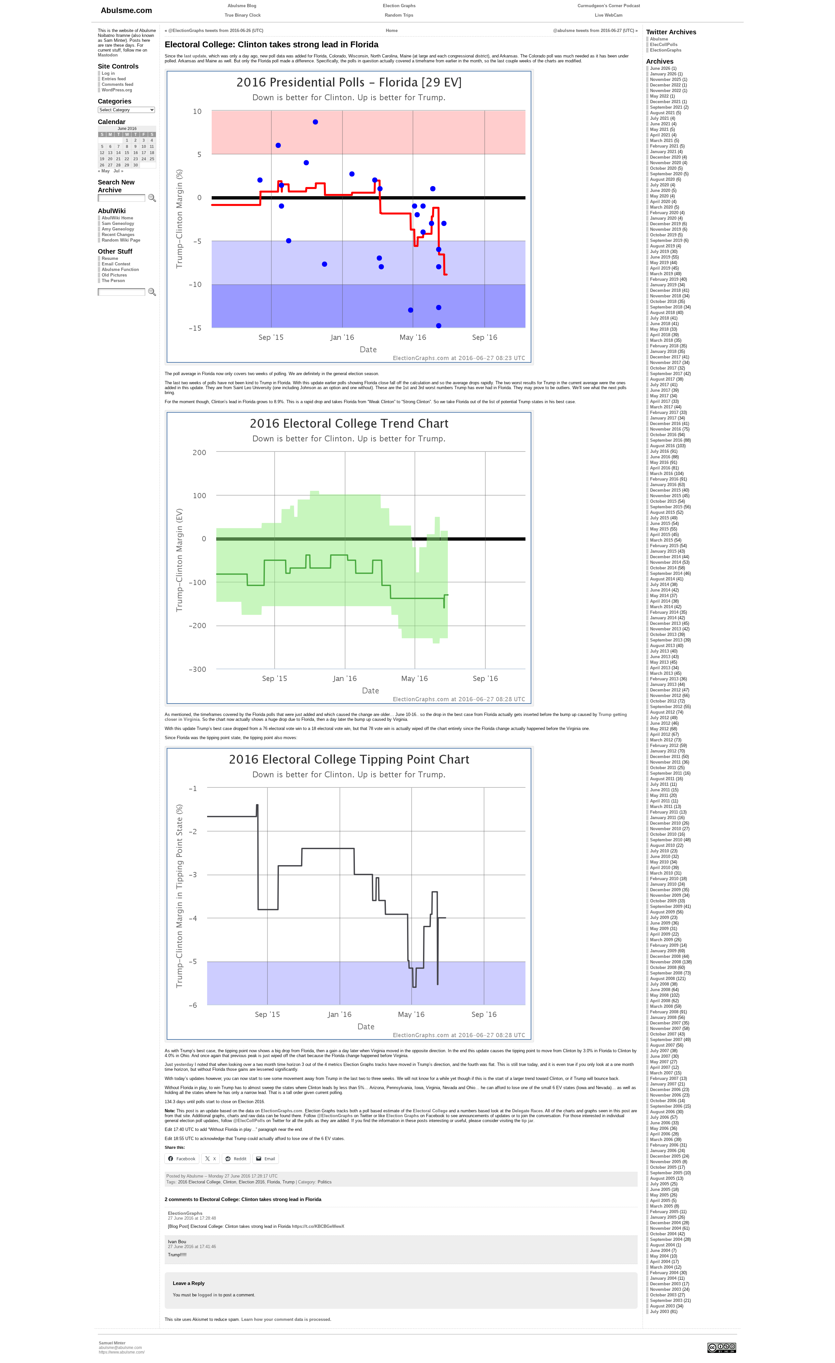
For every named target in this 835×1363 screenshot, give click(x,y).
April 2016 (660, 468)
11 (152, 147)
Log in (108, 73)
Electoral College (430, 1110)
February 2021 (664, 146)
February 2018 (664, 345)
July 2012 (659, 717)
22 (127, 159)
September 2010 (666, 839)
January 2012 (663, 751)
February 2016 (664, 479)
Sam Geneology (118, 223)
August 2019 (662, 246)
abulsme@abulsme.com (120, 1347)
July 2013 (659, 651)
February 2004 (664, 1272)
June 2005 (660, 1189)
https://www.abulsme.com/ (121, 1352)
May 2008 (659, 995)
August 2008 (662, 978)
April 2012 (660, 734)
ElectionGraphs (185, 1213)
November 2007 (665, 1028)
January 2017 (663, 418)
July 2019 (659, 251)
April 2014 (660, 601)
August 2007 (662, 1045)
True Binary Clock (243, 15)
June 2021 (660, 123)
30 (135, 165)
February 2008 (664, 1011)
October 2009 (663, 900)
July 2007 (659, 1050)
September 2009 (666, 906)
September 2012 (666, 706)
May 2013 (659, 662)
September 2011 (666, 773)
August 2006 (662, 1111)
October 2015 (663, 501)
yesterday (183, 1064)
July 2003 (659, 1311)
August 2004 (662, 1245)
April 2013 (660, 667)
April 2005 (660, 1200)
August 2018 (662, 312)
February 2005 (664, 1211)
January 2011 (663, 817)
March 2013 (661, 673)
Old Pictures (114, 275)
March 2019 (661, 273)
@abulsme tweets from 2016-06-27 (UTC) (593, 30)
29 (127, 165)
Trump (288, 1182)
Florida (273, 1182)
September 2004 (666, 1239)
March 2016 (661, 473)
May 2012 (659, 728)
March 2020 (661, 207)
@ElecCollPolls (249, 1120)
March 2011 (661, 806)
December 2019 (665, 223)
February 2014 (664, 612)
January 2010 (663, 884)
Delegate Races (527, 1110)
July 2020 (659, 184)
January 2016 (663, 484)
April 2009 (660, 934)
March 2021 (661, 140)
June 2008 (660, 989)
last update (195, 56)
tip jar (527, 1120)
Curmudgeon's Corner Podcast (609, 5)
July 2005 (659, 1183)
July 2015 (659, 517)
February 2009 (664, 945)
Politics (325, 1182)
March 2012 (661, 739)
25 (152, 159)
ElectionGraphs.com (281, 1110)
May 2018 (659, 329)
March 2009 (661, 939)
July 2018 (659, 318)
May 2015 (659, 529)
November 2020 (665, 162)
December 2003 (665, 1283)
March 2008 (661, 1006)
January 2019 (663, 284)
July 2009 (659, 917)
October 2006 (663, 1100)
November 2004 (665, 1228)
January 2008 (663, 1017)
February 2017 (664, 412)
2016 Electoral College (199, 1182)
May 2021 (659, 129)
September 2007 (666, 1039)
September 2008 (666, 973)
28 (118, 165)
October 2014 (663, 567)
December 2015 (665, 490)
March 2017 (661, 406)
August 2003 (662, 1306)
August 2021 (662, 112)
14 (118, 153)
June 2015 (660, 523)
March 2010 (661, 873)
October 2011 (663, 767)
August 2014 (662, 579)
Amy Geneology (118, 229)
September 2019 (666, 240)
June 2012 (660, 723)
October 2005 (663, 1167)
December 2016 (665, 423)
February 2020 (664, 212)
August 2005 (662, 1178)
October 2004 (663, 1233)
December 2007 (665, 1023)
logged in (207, 1294)
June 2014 (660, 590)
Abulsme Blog (242, 5)
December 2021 (665, 101)
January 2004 (663, 1278)
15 (127, 153)
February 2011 (664, 812)
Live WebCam (609, 15)
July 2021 (659, 118)
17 (144, 153)
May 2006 (659, 1128)
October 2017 (663, 368)
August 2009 (662, 912)
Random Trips (399, 15)
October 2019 (663, 234)
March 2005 (661, 1206)
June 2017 (660, 390)
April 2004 (660, 1261)
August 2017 (662, 379)
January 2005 (663, 1217)
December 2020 (665, 157)
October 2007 (663, 1034)
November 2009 (665, 895)
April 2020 (660, 201)
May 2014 (659, 595)
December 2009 (665, 889)
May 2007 (659, 1061)
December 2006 (665, 1089)
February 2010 (664, 878)
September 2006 (666, 1106)
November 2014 (665, 562)
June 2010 (660, 856)
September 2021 (666, 107)
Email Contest (116, 264)
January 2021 (663, 151)
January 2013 (663, 684)
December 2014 (665, 556)
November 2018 (665, 295)
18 (152, 153)
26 (102, 165)
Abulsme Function (120, 269)
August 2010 (662, 845)
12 (102, 153)
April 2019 (660, 268)
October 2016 (663, 434)
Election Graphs (399, 5)
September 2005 (666, 1172)
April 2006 (660, 1134)
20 (110, 159)
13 (110, 153)
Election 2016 (252, 1182)
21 (118, 159)
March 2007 (661, 1072)
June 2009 (660, 923)
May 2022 (659, 96)
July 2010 (659, 850)
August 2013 (662, 645)
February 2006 (664, 1145)
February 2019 (664, 279)
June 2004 (660, 1250)
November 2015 (665, 495)
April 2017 (660, 401)
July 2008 (659, 984)
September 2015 (666, 506)
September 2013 (666, 640)
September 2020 (666, 173)
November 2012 (665, 695)
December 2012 (665, 690)
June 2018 (660, 323)
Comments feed (117, 84)
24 (144, 159)
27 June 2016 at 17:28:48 (192, 1218)
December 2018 (665, 290)
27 (110, 165)
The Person (113, 280)
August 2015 (662, 512)
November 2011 (665, 762)
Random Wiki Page (121, 240)
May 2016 (659, 462)
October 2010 (663, 834)
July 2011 (659, 784)
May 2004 (659, 1256)
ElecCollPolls (663, 44)
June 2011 (660, 789)
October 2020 (663, 168)
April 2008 (660, 1000)
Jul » (118, 170)
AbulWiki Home (117, 217)
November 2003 (665, 1289)
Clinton (229, 1182)
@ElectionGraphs (335, 1115)
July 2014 (659, 584)
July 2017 (659, 384)
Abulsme (659, 39)
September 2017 (666, 373)
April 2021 (660, 135)
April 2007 (660, 1067)
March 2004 (661, 1267)
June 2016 (660, 456)
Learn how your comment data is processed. (286, 1319)
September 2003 (666, 1300)
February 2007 (664, 1078)
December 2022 (665, 85)
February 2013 (664, 678)
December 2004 (665, 1222)
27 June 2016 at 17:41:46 (192, 1246)
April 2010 (660, 867)
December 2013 (665, 623)
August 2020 (662, 179)
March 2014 (661, 606)
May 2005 (659, 1195)
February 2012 (664, 745)
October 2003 (663, 1294)
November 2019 (665, 229)
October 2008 (663, 967)
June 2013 (660, 656)
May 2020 (659, 196)
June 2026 (660, 68)
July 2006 (659, 1117)
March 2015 (661, 540)
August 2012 (662, 712)
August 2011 (662, 778)
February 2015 (664, 545)
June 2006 (660, 1122)
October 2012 (663, 701)
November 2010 (665, 828)
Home (392, 30)
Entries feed (114, 78)
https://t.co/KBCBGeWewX (318, 1226)
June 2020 (660, 190)
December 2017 (665, 357)
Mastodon (108, 55)
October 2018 (663, 301)
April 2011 (660, 801)
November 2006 (665, 1095)
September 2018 (666, 307)
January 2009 (663, 950)
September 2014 (666, 573)
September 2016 (666, 440)
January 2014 (663, 617)
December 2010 (665, 823)
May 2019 (659, 262)
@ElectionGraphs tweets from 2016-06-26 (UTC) (215, 30)
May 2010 (659, 862)
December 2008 (665, 956)
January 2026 (663, 73)
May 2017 (659, 395)
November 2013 (665, 628)
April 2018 (660, 334)
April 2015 (660, 534)
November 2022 (665, 90)
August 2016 (662, 445)
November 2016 (665, 429)
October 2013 (663, 634)
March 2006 (661, 1139)
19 (102, 159)
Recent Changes (118, 234)
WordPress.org (117, 89)
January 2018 (663, 351)
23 (135, 159)
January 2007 (663, 1084)
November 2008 (665, 961)
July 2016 (659, 451)
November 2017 (665, 362)
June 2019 (660, 257)
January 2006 (663, 1150)
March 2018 (661, 340)
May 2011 (659, 795)
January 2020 (663, 218)
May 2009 (659, 928)
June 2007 (660, 1056)
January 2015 (663, 551)
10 (144, 147)
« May (104, 170)
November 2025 (665, 79)
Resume (110, 258)
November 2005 (665, 1161)
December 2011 (665, 756)
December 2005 (665, 1156)
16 (135, 153)
